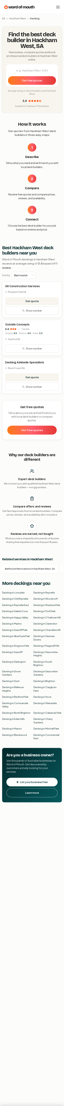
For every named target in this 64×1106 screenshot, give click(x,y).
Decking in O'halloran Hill (47, 617)
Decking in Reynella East (15, 605)
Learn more (32, 792)
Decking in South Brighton (42, 663)
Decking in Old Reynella (15, 598)
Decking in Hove (42, 696)
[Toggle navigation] (58, 7)
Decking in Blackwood (14, 735)
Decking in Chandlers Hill (46, 630)
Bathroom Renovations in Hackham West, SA (30, 568)
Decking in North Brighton (16, 712)
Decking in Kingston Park (15, 645)
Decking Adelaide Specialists (24, 362)
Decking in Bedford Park (15, 696)
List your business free (34, 782)
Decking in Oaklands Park (47, 712)
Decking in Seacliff (12, 652)
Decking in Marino (12, 623)
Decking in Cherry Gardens (43, 721)
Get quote (32, 301)
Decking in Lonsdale (13, 592)
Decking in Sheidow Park (46, 605)
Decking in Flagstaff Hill (46, 645)
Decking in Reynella (44, 592)
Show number (34, 310)
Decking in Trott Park (44, 611)
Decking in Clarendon (45, 623)
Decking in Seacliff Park (15, 630)
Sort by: (6, 275)
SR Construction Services (22, 286)
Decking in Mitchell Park (46, 728)
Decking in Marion (12, 728)
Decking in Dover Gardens (11, 673)
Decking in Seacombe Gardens (45, 673)
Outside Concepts (17, 324)
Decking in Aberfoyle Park (16, 636)
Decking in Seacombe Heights (45, 654)
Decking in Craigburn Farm (45, 689)
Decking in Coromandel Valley (15, 705)
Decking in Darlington (14, 661)
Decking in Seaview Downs (44, 638)
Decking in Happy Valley (15, 617)
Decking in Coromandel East (46, 737)
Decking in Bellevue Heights (13, 689)
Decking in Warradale (45, 703)
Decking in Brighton (44, 681)
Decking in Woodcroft (45, 598)
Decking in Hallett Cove (15, 611)
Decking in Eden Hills (13, 719)
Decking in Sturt (10, 681)
